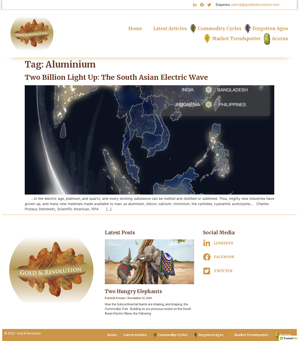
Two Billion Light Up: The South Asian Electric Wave (116, 77)
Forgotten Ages (270, 28)
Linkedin (223, 243)
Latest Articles (170, 28)
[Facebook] (202, 5)
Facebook (224, 257)
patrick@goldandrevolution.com (255, 5)
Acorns (280, 38)
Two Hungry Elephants (133, 291)
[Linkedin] (195, 5)
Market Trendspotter (236, 38)
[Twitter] (209, 5)
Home (135, 28)
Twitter (223, 271)
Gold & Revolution (29, 333)
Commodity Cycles (219, 28)
